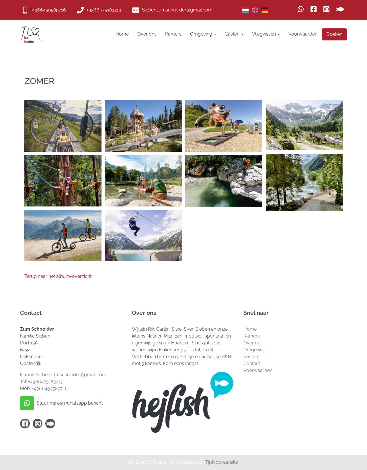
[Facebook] (313, 9)
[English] (255, 10)
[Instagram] (326, 9)
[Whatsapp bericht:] (301, 9)
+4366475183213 (45, 381)
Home (122, 34)
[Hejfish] (340, 9)
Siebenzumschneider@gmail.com (71, 374)
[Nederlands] (245, 10)
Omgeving (201, 34)
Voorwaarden (302, 34)
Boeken (334, 34)
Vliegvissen (264, 34)
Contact (251, 363)
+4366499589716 (50, 388)
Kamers (173, 34)
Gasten (233, 34)
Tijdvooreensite (221, 462)
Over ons (147, 34)
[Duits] (264, 10)
